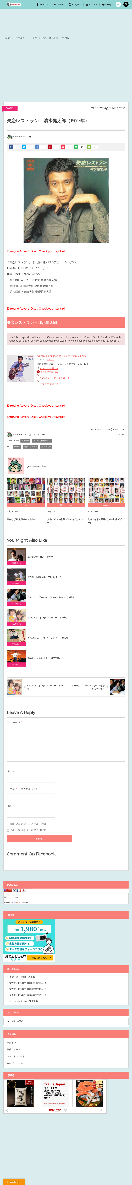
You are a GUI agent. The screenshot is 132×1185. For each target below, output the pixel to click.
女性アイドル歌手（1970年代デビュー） (28, 995)
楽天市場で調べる (49, 371)
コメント (35, 434)
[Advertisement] (66, 71)
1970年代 (10, 108)
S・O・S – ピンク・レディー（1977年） (48, 617)
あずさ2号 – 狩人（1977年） (42, 556)
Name (11, 771)
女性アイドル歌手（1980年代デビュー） (106, 521)
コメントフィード (16, 1056)
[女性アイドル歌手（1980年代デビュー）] (106, 490)
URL (9, 806)
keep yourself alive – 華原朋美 (23, 1001)
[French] (19, 890)
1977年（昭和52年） (42, 440)
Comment (13, 722)
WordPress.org (15, 1063)
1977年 (17, 446)
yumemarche (19, 136)
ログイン (11, 1042)
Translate (24, 902)
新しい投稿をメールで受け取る (28, 830)
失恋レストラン (30, 446)
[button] (118, 4)
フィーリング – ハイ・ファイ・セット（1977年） (52, 597)
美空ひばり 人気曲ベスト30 (21, 519)
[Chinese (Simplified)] (10, 890)
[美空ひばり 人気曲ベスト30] (26, 490)
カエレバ (50, 359)
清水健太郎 (46, 446)
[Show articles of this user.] (14, 464)
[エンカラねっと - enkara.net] (14, 4)
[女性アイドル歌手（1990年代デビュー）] (66, 490)
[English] (6, 890)
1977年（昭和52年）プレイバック (44, 577)
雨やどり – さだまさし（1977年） (44, 658)
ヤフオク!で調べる (49, 383)
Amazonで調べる (49, 368)
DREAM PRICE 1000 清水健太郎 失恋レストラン (61, 356)
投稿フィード (13, 1049)
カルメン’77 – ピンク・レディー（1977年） (49, 637)
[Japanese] (23, 890)
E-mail (11, 788)
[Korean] (15, 890)
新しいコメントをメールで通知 (28, 823)
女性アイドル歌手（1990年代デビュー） (65, 521)
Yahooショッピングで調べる (55, 377)
